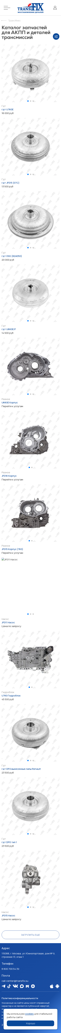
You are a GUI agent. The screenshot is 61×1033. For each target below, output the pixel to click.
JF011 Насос (8, 622)
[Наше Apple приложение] (52, 986)
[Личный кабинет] (55, 7)
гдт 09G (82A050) (12, 256)
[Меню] (7, 7)
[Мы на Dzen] (33, 986)
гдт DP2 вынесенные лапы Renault (21, 768)
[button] (28, 101)
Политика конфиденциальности (20, 998)
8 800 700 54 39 (10, 968)
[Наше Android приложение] (57, 986)
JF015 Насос (8, 915)
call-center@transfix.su (15, 980)
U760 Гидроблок (11, 695)
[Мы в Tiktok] (9, 986)
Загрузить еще (30, 934)
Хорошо (30, 1023)
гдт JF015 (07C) (10, 182)
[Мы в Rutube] (27, 986)
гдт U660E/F (9, 329)
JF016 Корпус (9, 475)
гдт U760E (8, 109)
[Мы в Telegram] (3, 986)
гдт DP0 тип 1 (9, 842)
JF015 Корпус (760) (12, 549)
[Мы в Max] (22, 986)
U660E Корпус (10, 402)
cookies (29, 1013)
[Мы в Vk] (15, 986)
